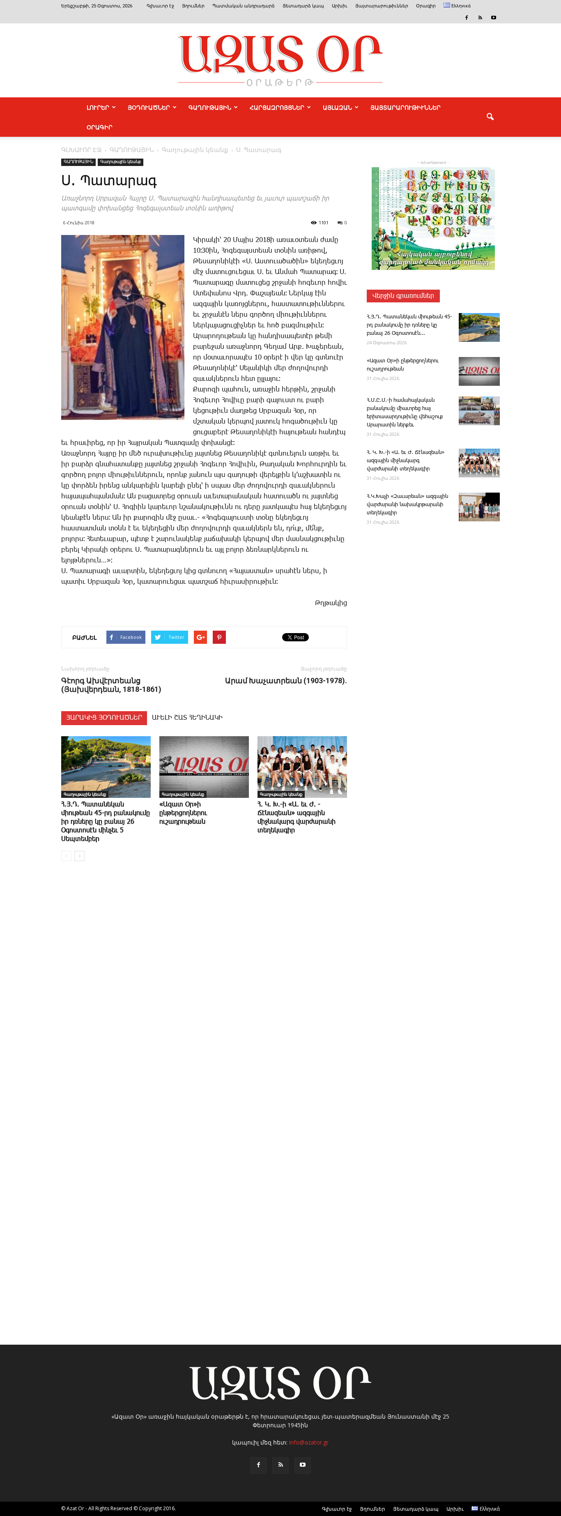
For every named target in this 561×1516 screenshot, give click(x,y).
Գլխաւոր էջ (160, 6)
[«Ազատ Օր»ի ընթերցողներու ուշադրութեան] (204, 767)
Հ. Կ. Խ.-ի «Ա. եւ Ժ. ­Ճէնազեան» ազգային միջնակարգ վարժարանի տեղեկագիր (405, 461)
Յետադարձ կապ (303, 6)
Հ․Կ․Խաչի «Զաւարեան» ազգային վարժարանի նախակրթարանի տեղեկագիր (407, 505)
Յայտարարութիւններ (381, 6)
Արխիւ (339, 6)
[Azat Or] (280, 60)
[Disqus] (204, 992)
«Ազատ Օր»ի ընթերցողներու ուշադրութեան (183, 813)
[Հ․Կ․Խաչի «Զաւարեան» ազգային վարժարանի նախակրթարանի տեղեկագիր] (479, 507)
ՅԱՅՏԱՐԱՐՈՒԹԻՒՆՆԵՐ (405, 107)
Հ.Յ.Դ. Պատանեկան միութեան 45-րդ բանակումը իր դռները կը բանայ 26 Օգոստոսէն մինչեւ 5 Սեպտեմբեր (105, 822)
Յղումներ (193, 6)
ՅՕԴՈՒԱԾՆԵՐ (149, 107)
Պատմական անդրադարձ (243, 6)
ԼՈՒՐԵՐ (98, 107)
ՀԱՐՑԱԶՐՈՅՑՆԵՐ (277, 107)
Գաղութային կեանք (120, 162)
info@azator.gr (309, 1442)
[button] (490, 117)
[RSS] (480, 18)
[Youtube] (493, 18)
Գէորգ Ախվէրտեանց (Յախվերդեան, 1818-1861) (111, 684)
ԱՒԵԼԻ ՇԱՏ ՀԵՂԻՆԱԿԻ (187, 718)
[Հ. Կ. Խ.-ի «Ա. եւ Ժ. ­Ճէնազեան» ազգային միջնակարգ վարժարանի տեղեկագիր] (302, 767)
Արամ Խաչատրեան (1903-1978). (286, 680)
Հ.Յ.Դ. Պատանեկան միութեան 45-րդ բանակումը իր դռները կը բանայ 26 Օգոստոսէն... (409, 325)
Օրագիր (426, 6)
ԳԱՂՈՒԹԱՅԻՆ (210, 107)
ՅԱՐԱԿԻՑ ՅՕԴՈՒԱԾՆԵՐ (104, 718)
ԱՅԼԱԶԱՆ (337, 107)
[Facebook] (466, 18)
